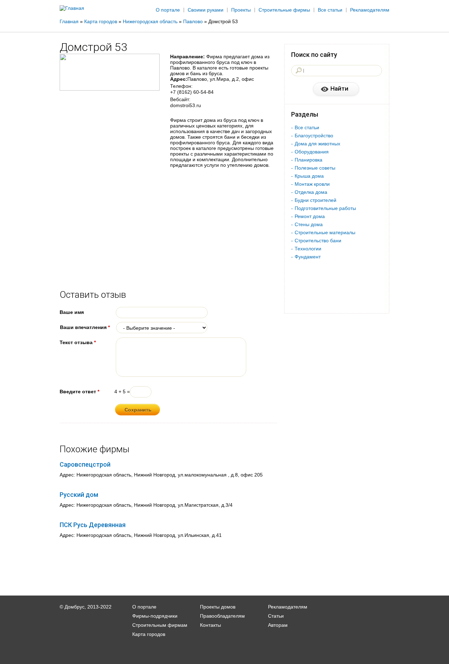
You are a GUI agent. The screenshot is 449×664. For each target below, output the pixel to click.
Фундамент (308, 256)
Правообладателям (222, 616)
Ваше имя (72, 312)
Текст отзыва (78, 342)
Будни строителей (315, 200)
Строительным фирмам (159, 625)
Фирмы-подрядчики (154, 616)
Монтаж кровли (312, 184)
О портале (168, 10)
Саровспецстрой (85, 464)
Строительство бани (318, 240)
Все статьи (330, 10)
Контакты (210, 625)
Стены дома (309, 224)
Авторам (278, 625)
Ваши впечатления (85, 327)
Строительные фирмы (284, 10)
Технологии (308, 248)
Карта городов (148, 634)
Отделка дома (311, 192)
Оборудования (312, 152)
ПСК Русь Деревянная (93, 524)
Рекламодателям (369, 10)
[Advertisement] (415, 114)
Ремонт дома (310, 216)
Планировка (308, 160)
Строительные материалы (325, 232)
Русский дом (79, 494)
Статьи (276, 616)
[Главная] (72, 8)
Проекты (241, 10)
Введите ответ (79, 391)
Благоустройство (314, 135)
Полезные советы (315, 168)
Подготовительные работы (325, 208)
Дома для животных (317, 143)
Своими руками (205, 10)
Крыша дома (309, 176)
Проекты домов (217, 607)
